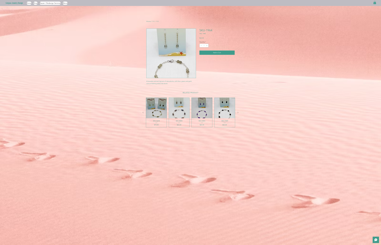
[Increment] (207, 45)
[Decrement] (201, 45)
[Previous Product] (143, 112)
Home (148, 21)
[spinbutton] (204, 45)
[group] (190, 112)
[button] (374, 2)
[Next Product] (238, 112)
